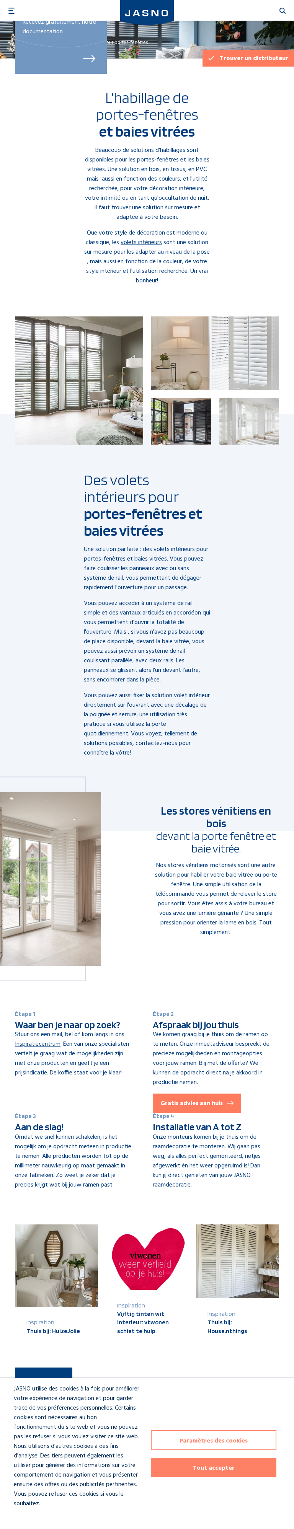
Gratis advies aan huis (191, 1103)
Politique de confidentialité (41, 1518)
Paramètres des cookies (214, 1441)
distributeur (254, 59)
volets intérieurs (141, 243)
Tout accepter (214, 1468)
